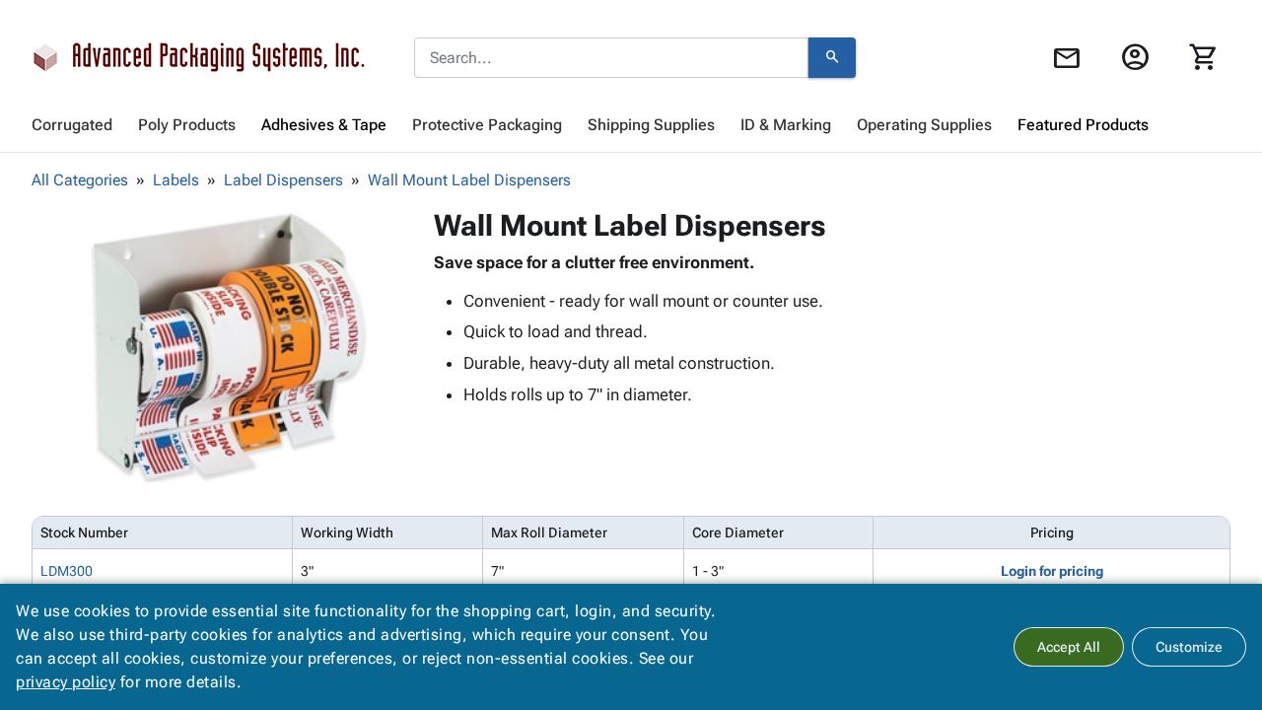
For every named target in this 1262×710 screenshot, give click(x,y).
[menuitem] (72, 125)
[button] (229, 346)
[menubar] (631, 125)
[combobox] (611, 58)
